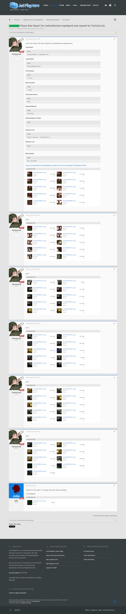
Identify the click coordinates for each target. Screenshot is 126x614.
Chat (75, 5)
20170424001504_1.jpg (39, 342)
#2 (114, 215)
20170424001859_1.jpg (69, 443)
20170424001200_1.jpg (69, 240)
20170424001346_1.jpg (69, 280)
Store (61, 5)
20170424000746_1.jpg (69, 186)
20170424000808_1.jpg (69, 200)
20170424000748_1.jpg (39, 193)
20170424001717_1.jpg (69, 410)
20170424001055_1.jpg (69, 226)
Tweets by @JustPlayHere (17, 593)
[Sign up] (110, 5)
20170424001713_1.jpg (39, 396)
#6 (114, 431)
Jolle (16, 501)
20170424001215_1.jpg (69, 247)
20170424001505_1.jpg (69, 342)
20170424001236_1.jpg (69, 255)
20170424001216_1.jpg (39, 255)
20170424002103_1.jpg (69, 457)
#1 (114, 39)
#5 (114, 377)
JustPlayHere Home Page (54, 551)
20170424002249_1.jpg (69, 464)
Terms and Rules (108, 610)
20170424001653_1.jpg (69, 363)
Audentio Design (26, 603)
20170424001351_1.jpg (69, 287)
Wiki (68, 5)
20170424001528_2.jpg (69, 349)
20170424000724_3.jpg (39, 179)
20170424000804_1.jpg (39, 200)
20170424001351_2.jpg (39, 295)
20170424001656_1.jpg (39, 389)
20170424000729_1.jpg (69, 179)
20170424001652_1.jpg (39, 363)
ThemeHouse (36, 601)
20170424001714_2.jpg (69, 403)
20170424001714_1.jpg (39, 403)
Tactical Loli (33, 28)
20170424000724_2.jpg (69, 172)
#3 (114, 269)
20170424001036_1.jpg (39, 226)
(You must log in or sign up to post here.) (105, 515)
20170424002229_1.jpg (39, 464)
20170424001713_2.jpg (69, 396)
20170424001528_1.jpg (39, 349)
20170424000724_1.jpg (39, 172)
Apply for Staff (51, 568)
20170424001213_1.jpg (39, 247)
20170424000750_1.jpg (69, 193)
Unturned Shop (89, 559)
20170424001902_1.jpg (39, 457)
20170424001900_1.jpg (39, 450)
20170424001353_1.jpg (39, 302)
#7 (114, 485)
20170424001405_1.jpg (69, 302)
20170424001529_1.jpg (39, 356)
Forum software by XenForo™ (25, 600)
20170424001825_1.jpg (69, 417)
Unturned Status (89, 555)
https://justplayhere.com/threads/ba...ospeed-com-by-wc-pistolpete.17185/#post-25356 (56, 165)
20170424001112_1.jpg (39, 240)
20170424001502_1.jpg (39, 334)
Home (45, 5)
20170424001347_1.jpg (39, 287)
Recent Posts (24, 10)
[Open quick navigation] (115, 20)
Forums (54, 5)
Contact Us (94, 610)
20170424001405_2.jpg (39, 309)
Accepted (20, 28)
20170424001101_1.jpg (69, 233)
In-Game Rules (89, 551)
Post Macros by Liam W (54, 600)
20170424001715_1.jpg (39, 410)
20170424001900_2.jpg (69, 450)
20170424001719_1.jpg (39, 417)
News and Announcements (55, 555)
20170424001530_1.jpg (69, 356)
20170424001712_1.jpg (69, 389)
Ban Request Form (52, 564)
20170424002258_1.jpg (39, 471)
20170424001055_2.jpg (39, 233)
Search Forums (14, 10)
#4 (114, 323)
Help (100, 610)
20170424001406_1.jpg (69, 309)
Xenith (17, 610)
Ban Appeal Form (52, 559)
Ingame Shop (85, 5)
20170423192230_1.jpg (39, 501)
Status (95, 5)
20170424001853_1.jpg (39, 443)
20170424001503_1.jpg (69, 334)
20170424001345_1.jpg (39, 280)
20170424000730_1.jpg (39, 186)
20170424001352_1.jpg (69, 295)
